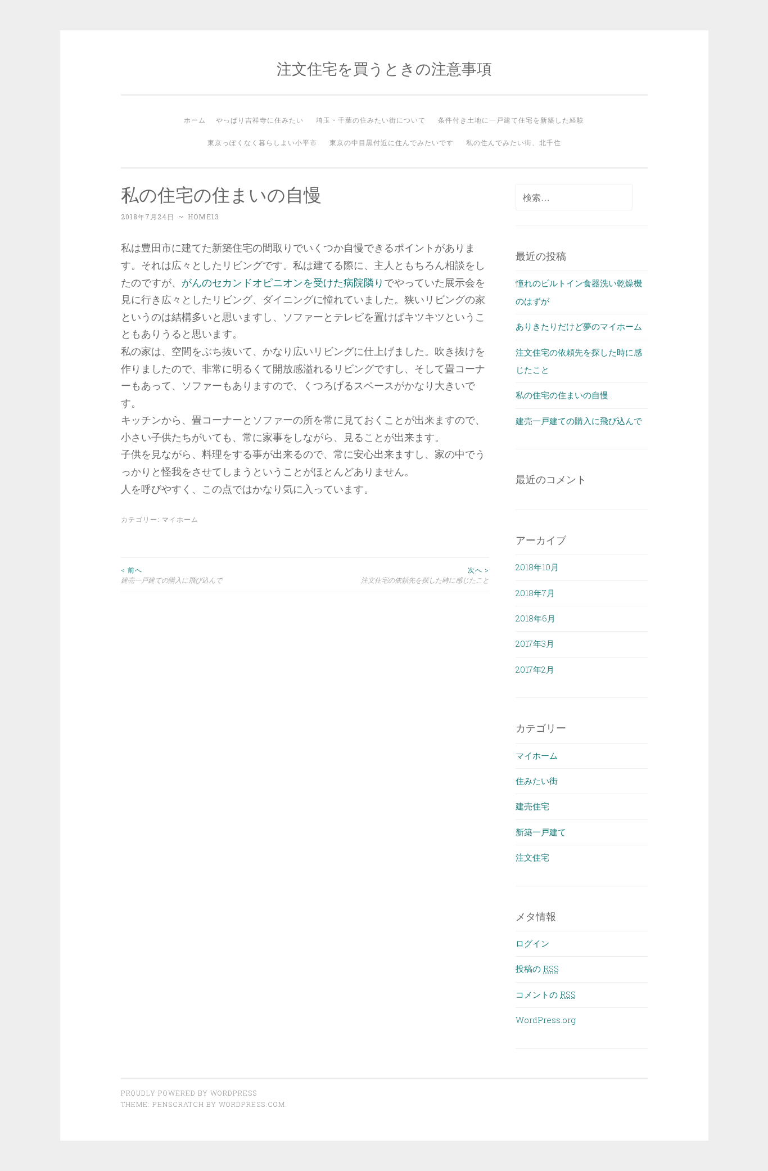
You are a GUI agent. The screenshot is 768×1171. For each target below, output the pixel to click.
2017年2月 (535, 669)
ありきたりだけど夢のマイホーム (579, 326)
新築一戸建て (541, 831)
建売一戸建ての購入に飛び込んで (171, 574)
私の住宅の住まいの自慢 (562, 394)
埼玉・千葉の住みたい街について (371, 119)
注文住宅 (532, 857)
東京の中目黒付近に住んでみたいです (391, 142)
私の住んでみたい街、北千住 (513, 142)
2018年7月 (535, 592)
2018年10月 (537, 567)
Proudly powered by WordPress (189, 1092)
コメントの (546, 994)
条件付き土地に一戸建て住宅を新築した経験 (511, 119)
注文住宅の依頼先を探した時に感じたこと (425, 574)
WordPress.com (252, 1104)
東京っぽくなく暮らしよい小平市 (262, 142)
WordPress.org (546, 1019)
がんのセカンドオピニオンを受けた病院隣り (283, 282)
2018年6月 (535, 618)
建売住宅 (532, 806)
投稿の (537, 968)
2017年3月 (535, 643)
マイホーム (180, 519)
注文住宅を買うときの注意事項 (384, 68)
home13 (203, 216)
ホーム (195, 119)
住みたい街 (537, 780)
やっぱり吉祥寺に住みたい (260, 119)
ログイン (532, 943)
